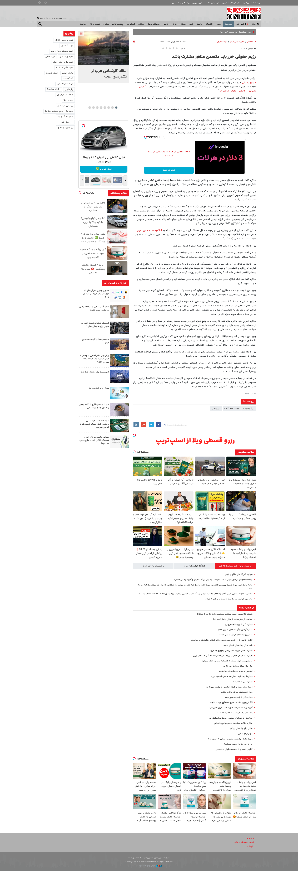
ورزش (141, 24)
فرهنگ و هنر (153, 24)
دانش (165, 24)
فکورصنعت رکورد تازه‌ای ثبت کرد (95, 372)
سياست (228, 24)
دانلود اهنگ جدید (65, 116)
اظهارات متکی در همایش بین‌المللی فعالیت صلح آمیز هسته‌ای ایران (222, 655)
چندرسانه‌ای (117, 24)
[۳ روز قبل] (119, 409)
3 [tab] (108, 108)
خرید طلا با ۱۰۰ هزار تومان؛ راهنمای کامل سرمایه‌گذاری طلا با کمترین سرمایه (94, 424)
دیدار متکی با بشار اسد (242, 681)
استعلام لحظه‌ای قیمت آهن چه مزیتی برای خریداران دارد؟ (95, 324)
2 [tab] (112, 108)
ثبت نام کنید (169, 170)
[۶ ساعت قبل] (103, 48)
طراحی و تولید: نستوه (147, 865)
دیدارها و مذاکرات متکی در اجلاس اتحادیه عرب (231, 676)
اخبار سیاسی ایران (237, 41)
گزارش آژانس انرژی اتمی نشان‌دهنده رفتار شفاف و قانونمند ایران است (221, 640)
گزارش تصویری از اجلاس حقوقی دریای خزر (234, 749)
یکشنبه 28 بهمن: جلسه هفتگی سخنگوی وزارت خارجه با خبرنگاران (224, 614)
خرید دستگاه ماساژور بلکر (62, 51)
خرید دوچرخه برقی (65, 84)
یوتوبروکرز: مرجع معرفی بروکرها (59, 111)
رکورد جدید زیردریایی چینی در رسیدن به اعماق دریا (230, 739)
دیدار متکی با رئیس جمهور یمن (238, 697)
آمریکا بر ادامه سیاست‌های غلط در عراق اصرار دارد (230, 707)
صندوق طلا (68, 100)
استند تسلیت (52, 73)
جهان (218, 24)
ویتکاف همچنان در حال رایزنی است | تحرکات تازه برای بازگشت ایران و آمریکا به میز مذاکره (213, 579)
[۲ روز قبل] (119, 328)
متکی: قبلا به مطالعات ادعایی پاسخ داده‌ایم (233, 723)
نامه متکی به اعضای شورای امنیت (237, 645)
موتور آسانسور (67, 45)
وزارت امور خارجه (231, 408)
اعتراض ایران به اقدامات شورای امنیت (235, 671)
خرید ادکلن (50, 56)
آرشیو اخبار (241, 24)
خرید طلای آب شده (64, 67)
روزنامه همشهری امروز (251, 2)
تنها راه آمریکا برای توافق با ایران (238, 574)
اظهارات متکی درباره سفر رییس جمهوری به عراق (231, 650)
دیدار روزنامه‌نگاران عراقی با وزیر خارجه (235, 635)
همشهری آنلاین (242, 13)
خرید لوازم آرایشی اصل (63, 62)
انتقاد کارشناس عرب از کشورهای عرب (109, 74)
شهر (191, 24)
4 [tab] (104, 108)
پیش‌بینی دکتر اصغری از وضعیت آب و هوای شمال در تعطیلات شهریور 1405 (94, 359)
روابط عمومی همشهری (181, 2)
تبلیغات (250, 846)
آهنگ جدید (68, 78)
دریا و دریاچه (248, 408)
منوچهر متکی (249, 82)
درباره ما (250, 838)
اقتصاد (209, 24)
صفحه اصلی (251, 41)
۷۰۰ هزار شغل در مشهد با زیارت (237, 32)
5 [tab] (101, 108)
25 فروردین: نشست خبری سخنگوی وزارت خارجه (231, 702)
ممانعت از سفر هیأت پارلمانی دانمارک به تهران (232, 619)
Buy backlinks (54, 89)
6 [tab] (97, 108)
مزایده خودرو (67, 73)
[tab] (235, 566)
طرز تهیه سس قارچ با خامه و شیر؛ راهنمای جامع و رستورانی (94, 406)
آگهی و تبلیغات (214, 2)
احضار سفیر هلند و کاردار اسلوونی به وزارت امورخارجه (229, 687)
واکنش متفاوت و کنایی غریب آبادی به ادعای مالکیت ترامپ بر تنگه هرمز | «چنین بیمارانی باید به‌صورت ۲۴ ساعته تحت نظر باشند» (195, 594)
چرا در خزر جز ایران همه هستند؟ (238, 744)
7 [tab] (93, 108)
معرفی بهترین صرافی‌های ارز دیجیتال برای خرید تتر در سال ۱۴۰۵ (96, 294)
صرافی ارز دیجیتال (65, 94)
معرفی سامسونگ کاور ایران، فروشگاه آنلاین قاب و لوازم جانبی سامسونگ (94, 440)
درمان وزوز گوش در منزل (98, 388)
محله (183, 24)
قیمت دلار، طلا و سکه (244, 842)
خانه (254, 24)
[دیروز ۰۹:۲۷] (119, 295)
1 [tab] (116, 108)
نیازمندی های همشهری (231, 2)
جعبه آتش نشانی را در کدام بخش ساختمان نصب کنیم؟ (94, 308)
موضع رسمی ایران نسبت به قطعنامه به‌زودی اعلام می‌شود (227, 661)
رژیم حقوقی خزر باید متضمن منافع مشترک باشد (214, 56)
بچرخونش (103, 169)
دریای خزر (216, 408)
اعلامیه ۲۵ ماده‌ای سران (149, 230)
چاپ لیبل (69, 89)
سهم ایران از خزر (245, 733)
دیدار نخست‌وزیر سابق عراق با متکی (236, 692)
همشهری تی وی (198, 2)
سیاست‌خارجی (222, 41)
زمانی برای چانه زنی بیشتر (241, 728)
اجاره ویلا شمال (66, 56)
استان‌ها (131, 24)
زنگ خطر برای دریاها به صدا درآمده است (234, 713)
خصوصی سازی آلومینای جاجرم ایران (95, 341)
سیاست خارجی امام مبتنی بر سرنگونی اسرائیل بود (230, 718)
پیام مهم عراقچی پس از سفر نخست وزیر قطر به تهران (229, 599)
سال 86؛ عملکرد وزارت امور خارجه (237, 666)
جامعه (200, 24)
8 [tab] (89, 108)
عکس (106, 24)
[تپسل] (145, 137)
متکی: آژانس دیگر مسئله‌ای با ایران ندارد (235, 629)
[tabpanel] (103, 57)
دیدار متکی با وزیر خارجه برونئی (238, 624)
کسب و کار (95, 24)
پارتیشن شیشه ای (65, 106)
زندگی (174, 24)
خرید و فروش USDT (64, 40)
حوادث (83, 24)
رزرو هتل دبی (67, 122)
